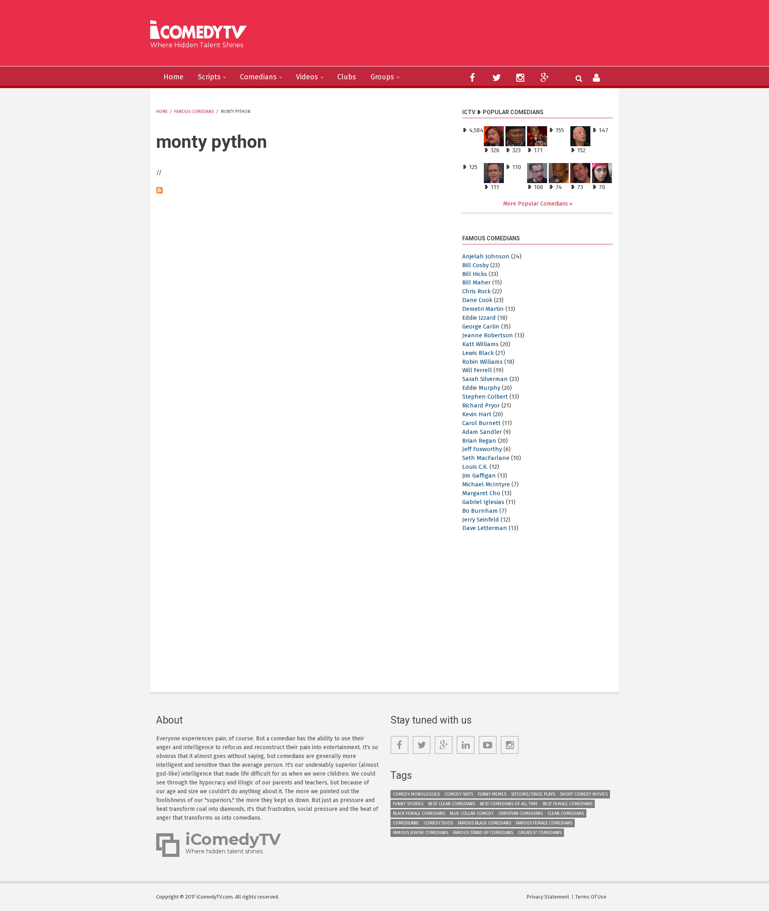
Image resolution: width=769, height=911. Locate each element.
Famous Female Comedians (544, 823)
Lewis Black (478, 353)
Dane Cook (477, 300)
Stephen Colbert (485, 396)
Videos (307, 77)
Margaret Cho (481, 493)
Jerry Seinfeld (480, 519)
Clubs (346, 77)
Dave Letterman (484, 528)
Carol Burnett (481, 423)
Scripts (209, 77)
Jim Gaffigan (479, 475)
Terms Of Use (590, 896)
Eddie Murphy (481, 387)
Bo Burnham (480, 510)
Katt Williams (480, 344)
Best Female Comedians (567, 803)
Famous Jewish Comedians (420, 832)
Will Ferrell (477, 370)
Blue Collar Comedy (471, 813)
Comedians (258, 77)
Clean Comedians (566, 813)
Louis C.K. (475, 466)
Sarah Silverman (485, 379)
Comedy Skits (459, 794)
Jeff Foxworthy (482, 449)
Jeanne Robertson (487, 335)
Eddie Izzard (479, 317)
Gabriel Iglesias (483, 502)
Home (173, 77)
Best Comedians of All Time (509, 803)
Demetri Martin (483, 308)
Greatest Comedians (540, 832)
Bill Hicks (474, 274)
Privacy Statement (547, 896)
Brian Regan (479, 440)
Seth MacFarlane (485, 458)
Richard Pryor (481, 405)
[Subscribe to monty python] (303, 190)
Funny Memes (492, 794)
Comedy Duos (438, 823)
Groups (382, 77)
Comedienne (406, 823)
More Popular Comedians (536, 203)
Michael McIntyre (486, 484)
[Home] (201, 30)
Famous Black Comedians (484, 823)
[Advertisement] (446, 36)
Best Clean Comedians (451, 803)
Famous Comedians (194, 111)
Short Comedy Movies (584, 794)
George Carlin (480, 326)
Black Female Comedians (419, 813)
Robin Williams (482, 361)
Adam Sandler (482, 431)
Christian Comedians (520, 813)
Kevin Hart (476, 414)
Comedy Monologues (416, 794)
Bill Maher (476, 282)
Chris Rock (476, 291)
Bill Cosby (475, 265)
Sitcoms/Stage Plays (533, 794)
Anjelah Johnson (485, 256)
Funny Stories (408, 803)
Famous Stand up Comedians (483, 832)
